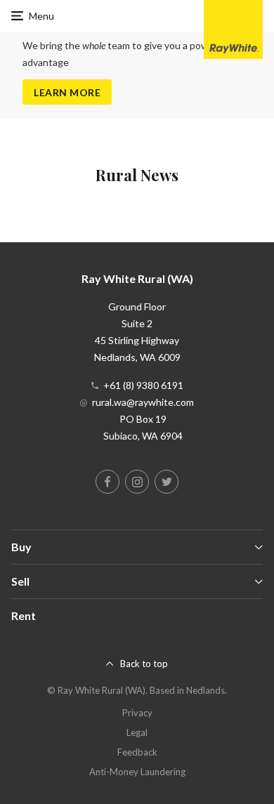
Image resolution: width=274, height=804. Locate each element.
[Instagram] (137, 482)
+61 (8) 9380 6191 (143, 385)
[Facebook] (107, 482)
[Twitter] (166, 482)
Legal (137, 732)
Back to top (144, 663)
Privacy (137, 712)
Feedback (137, 752)
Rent (23, 615)
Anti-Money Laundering (137, 771)
